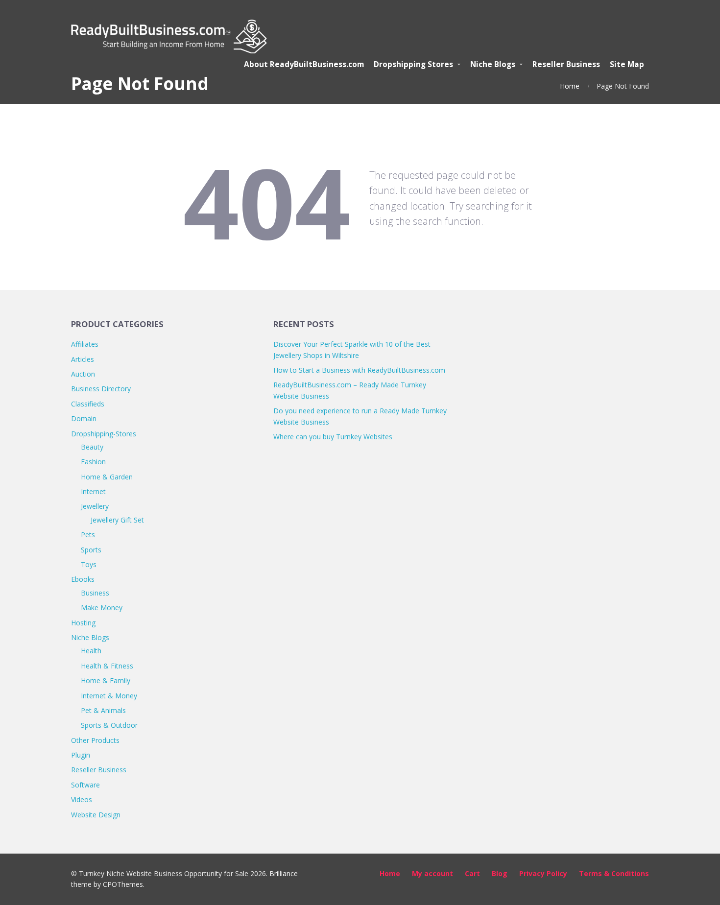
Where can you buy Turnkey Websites (332, 436)
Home (569, 86)
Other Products (95, 740)
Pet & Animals (103, 710)
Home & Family (105, 680)
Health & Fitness (107, 665)
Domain (83, 418)
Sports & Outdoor (109, 725)
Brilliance (283, 873)
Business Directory (101, 388)
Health (91, 650)
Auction (83, 374)
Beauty (92, 447)
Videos (81, 799)
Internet (93, 491)
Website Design (95, 814)
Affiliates (84, 344)
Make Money (101, 607)
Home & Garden (107, 476)
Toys (88, 564)
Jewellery (95, 506)
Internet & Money (109, 695)
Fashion (93, 461)
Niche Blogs (90, 637)
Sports (91, 549)
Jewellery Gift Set (117, 519)
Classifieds (87, 403)
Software (85, 784)
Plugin (80, 755)
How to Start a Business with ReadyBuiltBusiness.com (359, 370)
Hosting (83, 622)
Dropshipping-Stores (103, 433)
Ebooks (83, 579)
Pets (88, 534)
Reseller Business (98, 769)
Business (95, 592)
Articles (82, 359)
